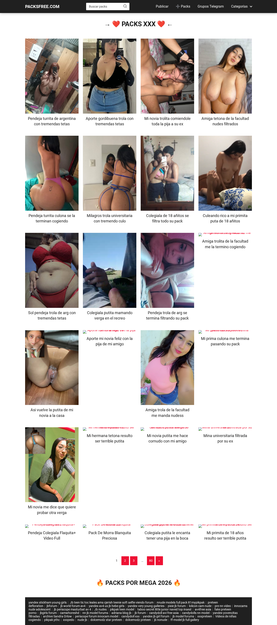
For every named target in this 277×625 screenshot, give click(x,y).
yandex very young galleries (146, 606)
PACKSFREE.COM (42, 6)
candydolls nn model (195, 613)
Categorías (239, 6)
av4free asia (203, 609)
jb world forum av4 (72, 606)
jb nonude (160, 620)
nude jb (82, 620)
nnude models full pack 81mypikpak (181, 602)
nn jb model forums (95, 613)
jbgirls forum (48, 613)
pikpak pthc (52, 620)
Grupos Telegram (211, 6)
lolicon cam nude (200, 606)
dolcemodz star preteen (106, 620)
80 (151, 560)
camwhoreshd (69, 613)
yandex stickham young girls (48, 602)
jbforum (52, 606)
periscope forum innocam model (96, 616)
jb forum (140, 613)
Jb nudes (100, 609)
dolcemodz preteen (138, 620)
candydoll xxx (130, 616)
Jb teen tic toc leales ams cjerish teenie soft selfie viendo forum (111, 602)
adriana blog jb (121, 613)
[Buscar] (125, 6)
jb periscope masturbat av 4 (72, 609)
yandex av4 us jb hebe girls (106, 606)
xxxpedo (68, 620)
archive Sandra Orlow (57, 616)
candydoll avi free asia (164, 613)
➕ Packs (183, 6)
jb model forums (183, 616)
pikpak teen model (122, 609)
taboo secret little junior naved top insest (164, 609)
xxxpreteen (204, 616)
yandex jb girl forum (156, 616)
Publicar (162, 6)
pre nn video (223, 606)
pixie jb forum (177, 606)
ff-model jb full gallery (185, 620)
